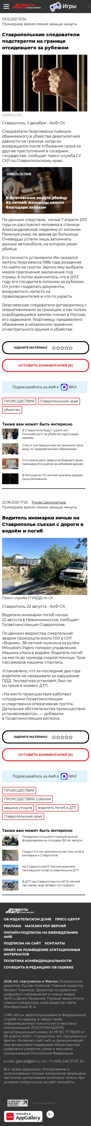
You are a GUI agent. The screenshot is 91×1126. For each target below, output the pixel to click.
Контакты (55, 943)
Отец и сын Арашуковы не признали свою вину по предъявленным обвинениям (52, 447)
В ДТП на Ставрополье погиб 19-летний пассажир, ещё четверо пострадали (51, 883)
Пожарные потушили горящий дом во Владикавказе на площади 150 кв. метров (52, 838)
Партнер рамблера (44, 1103)
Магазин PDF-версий (45, 926)
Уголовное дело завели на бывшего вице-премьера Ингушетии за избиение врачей (53, 462)
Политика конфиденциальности (38, 961)
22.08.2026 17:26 (15, 502)
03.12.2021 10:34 (14, 19)
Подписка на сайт (22, 943)
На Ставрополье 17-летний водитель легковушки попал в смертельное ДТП (50, 868)
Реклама (12, 926)
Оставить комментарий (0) (45, 365)
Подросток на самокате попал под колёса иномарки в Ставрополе (53, 853)
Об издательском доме (27, 919)
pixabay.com (12, 114)
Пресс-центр (67, 919)
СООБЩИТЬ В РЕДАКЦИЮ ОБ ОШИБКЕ (39, 967)
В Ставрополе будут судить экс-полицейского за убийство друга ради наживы (50, 434)
